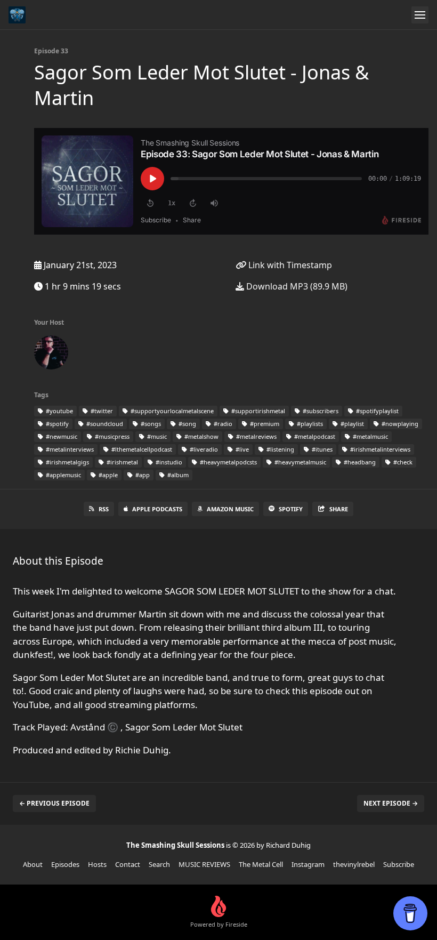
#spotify (56, 424)
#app (142, 475)
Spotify (291, 509)
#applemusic (62, 475)
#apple (107, 475)
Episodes (65, 864)
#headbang (359, 462)
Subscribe (398, 864)
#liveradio (203, 449)
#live (241, 449)
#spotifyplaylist (376, 411)
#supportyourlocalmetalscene (171, 411)
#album (177, 475)
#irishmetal (121, 462)
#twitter (101, 411)
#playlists (309, 424)
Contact (127, 864)
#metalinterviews (69, 449)
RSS (104, 509)
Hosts (97, 864)
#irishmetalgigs (66, 462)
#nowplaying (399, 424)
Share (338, 509)
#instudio (168, 462)
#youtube (58, 411)
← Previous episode (54, 803)
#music (156, 436)
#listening (279, 449)
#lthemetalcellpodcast (141, 449)
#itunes (321, 449)
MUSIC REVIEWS (204, 864)
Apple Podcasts (157, 509)
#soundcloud (104, 424)
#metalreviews (255, 436)
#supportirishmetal (257, 411)
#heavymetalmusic (299, 462)
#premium (263, 424)
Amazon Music (230, 509)
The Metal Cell (261, 864)
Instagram (308, 864)
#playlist (351, 424)
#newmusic (60, 436)
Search (159, 864)
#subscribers (319, 411)
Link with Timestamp (289, 265)
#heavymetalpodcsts (227, 462)
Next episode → (390, 803)
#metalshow (200, 436)
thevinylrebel (354, 864)
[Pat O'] (51, 354)
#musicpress (111, 436)
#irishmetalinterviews (379, 449)
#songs (150, 424)
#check (402, 462)
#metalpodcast (314, 436)
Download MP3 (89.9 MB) (295, 286)
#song (186, 424)
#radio (222, 424)
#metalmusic (369, 436)
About (33, 864)
